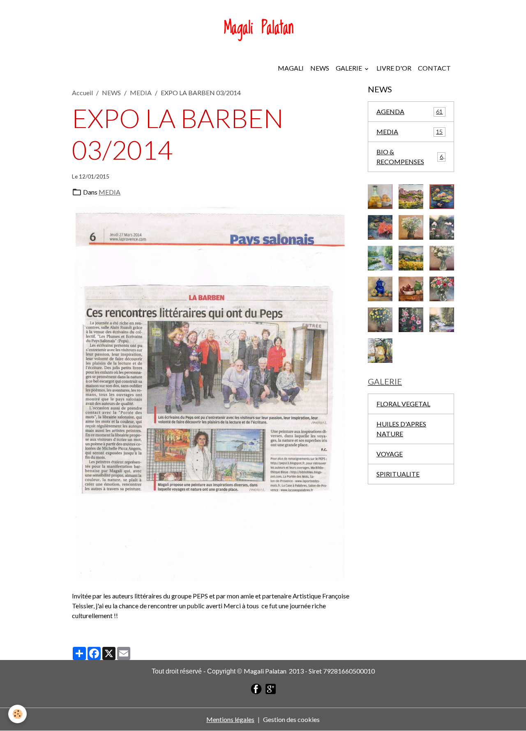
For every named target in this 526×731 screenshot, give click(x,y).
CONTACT (434, 68)
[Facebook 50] (256, 688)
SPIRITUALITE (398, 474)
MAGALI (291, 68)
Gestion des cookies (291, 719)
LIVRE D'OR (393, 68)
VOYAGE (389, 454)
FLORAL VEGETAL (403, 404)
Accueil (82, 92)
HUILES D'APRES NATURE (401, 429)
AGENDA (409, 111)
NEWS (319, 68)
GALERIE (349, 68)
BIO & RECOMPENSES (409, 156)
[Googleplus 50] (270, 688)
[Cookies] (17, 714)
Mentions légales (230, 719)
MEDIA (141, 92)
